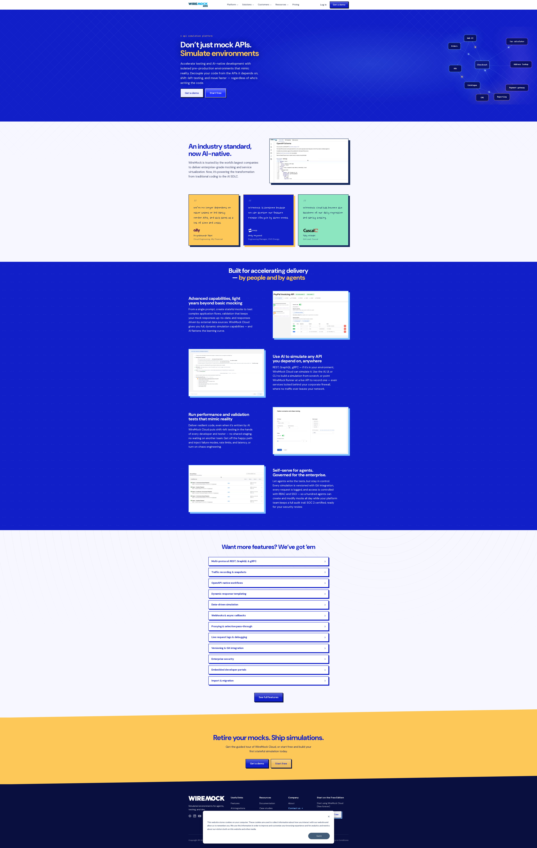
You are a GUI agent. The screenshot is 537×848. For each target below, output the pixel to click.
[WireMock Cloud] (198, 5)
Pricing (295, 4)
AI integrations (238, 808)
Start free (216, 93)
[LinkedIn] (194, 816)
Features (235, 803)
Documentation (267, 803)
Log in (323, 4)
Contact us (294, 808)
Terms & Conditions (339, 840)
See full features (268, 697)
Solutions (247, 4)
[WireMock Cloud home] (207, 798)
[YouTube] (199, 816)
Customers (263, 4)
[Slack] (190, 816)
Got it (319, 836)
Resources (280, 4)
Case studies (266, 808)
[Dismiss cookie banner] (329, 817)
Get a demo (339, 4)
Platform (231, 4)
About (291, 803)
